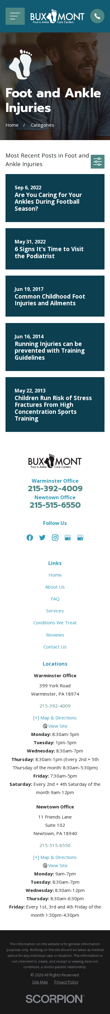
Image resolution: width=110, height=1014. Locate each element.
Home (55, 575)
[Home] (57, 16)
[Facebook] (30, 537)
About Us (55, 587)
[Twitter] (42, 537)
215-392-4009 (55, 489)
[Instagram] (55, 537)
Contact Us (55, 647)
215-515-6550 (55, 505)
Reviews (55, 635)
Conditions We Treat (55, 622)
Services (55, 610)
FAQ (55, 599)
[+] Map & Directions (55, 718)
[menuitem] (40, 982)
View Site (58, 726)
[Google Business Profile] (67, 537)
